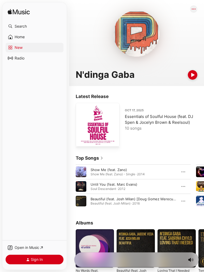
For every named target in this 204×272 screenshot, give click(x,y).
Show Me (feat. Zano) (109, 170)
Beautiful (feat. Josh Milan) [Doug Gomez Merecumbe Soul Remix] (146, 199)
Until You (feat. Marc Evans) (114, 184)
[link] (89, 158)
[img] (19, 12)
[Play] (192, 75)
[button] (34, 26)
